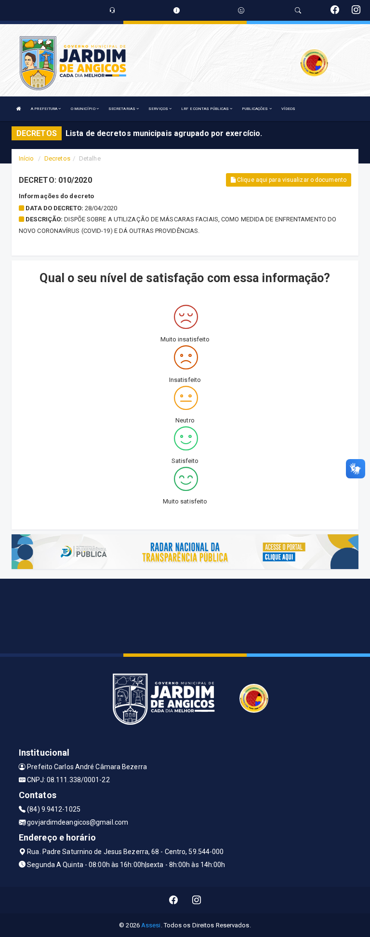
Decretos (57, 158)
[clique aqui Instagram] (196, 900)
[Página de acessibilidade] (241, 10)
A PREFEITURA (44, 109)
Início (26, 158)
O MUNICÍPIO (83, 109)
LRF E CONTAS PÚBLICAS (205, 109)
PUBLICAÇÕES (255, 109)
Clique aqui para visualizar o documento (291, 180)
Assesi (151, 925)
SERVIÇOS (158, 109)
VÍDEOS (288, 109)
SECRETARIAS (122, 109)
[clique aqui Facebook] (173, 900)
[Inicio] (19, 108)
